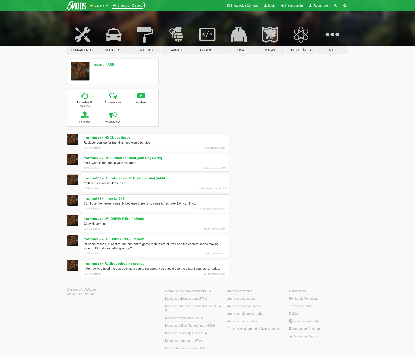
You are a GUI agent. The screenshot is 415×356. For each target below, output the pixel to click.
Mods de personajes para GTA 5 (187, 333)
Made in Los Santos (80, 293)
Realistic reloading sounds (124, 263)
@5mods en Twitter (306, 321)
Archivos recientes (239, 291)
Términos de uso (300, 306)
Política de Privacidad (304, 298)
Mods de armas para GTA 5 (184, 318)
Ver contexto (93, 147)
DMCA (293, 313)
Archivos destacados (241, 298)
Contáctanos (297, 291)
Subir (271, 5)
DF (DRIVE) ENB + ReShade (125, 218)
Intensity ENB (115, 198)
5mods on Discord (305, 336)
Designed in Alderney (81, 289)
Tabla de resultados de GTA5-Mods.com (254, 328)
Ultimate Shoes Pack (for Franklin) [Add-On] (137, 178)
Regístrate (320, 5)
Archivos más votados (242, 321)
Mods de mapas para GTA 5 (184, 340)
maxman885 (103, 64)
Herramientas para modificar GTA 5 (189, 291)
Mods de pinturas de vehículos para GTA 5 (193, 308)
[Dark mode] (335, 5)
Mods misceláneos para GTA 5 (186, 348)
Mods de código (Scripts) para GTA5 (190, 325)
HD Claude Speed (117, 137)
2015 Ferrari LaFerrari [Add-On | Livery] (133, 158)
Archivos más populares (243, 306)
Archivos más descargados (245, 313)
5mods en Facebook (306, 328)
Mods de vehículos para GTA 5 (186, 298)
